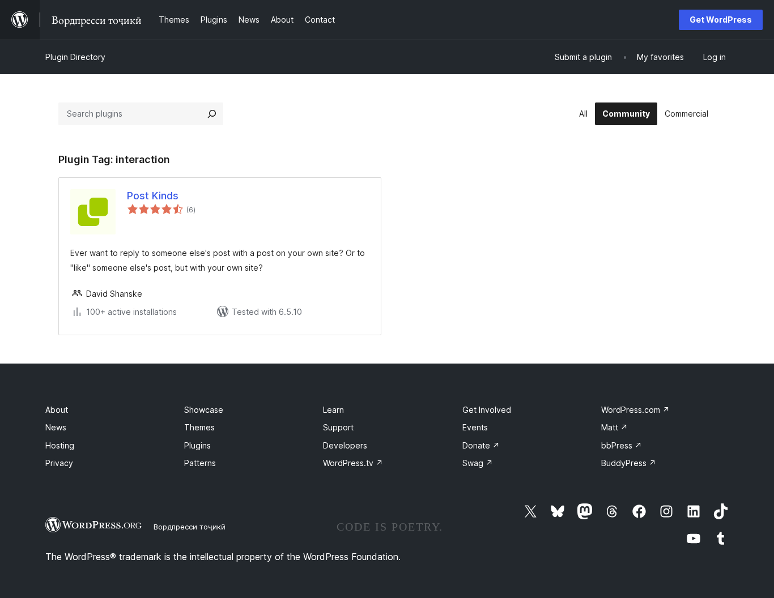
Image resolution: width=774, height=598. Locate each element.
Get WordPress (721, 19)
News (55, 427)
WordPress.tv (353, 463)
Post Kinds (152, 196)
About (56, 410)
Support (338, 427)
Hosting (59, 445)
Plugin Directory (75, 57)
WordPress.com (635, 410)
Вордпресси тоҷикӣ (190, 526)
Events (475, 427)
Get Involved (486, 410)
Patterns (200, 463)
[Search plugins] (212, 113)
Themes (199, 427)
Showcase (203, 410)
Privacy (59, 463)
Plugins (197, 445)
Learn (333, 410)
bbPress (621, 445)
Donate (481, 445)
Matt (614, 427)
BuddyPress (628, 463)
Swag (477, 463)
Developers (345, 445)
